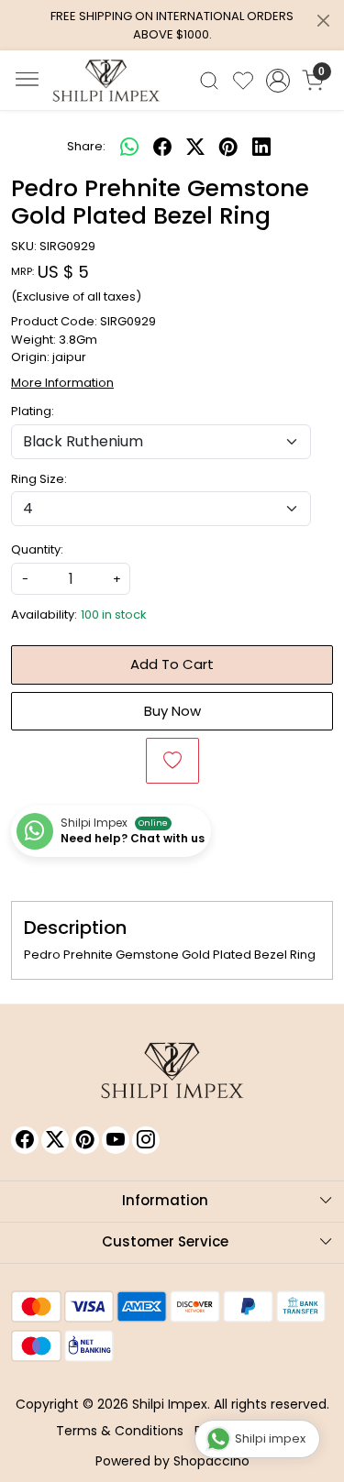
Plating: (32, 411)
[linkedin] (261, 147)
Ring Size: (39, 479)
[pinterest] (228, 147)
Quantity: (37, 549)
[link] (210, 81)
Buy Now (172, 710)
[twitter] (195, 147)
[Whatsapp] (129, 147)
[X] (55, 1140)
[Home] (106, 80)
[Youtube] (115, 1140)
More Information (62, 382)
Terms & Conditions (119, 1431)
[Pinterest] (85, 1140)
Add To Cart (172, 664)
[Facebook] (25, 1140)
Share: (86, 146)
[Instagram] (146, 1140)
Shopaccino (211, 1461)
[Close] (323, 20)
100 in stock (114, 614)
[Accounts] (277, 81)
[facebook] (162, 147)
